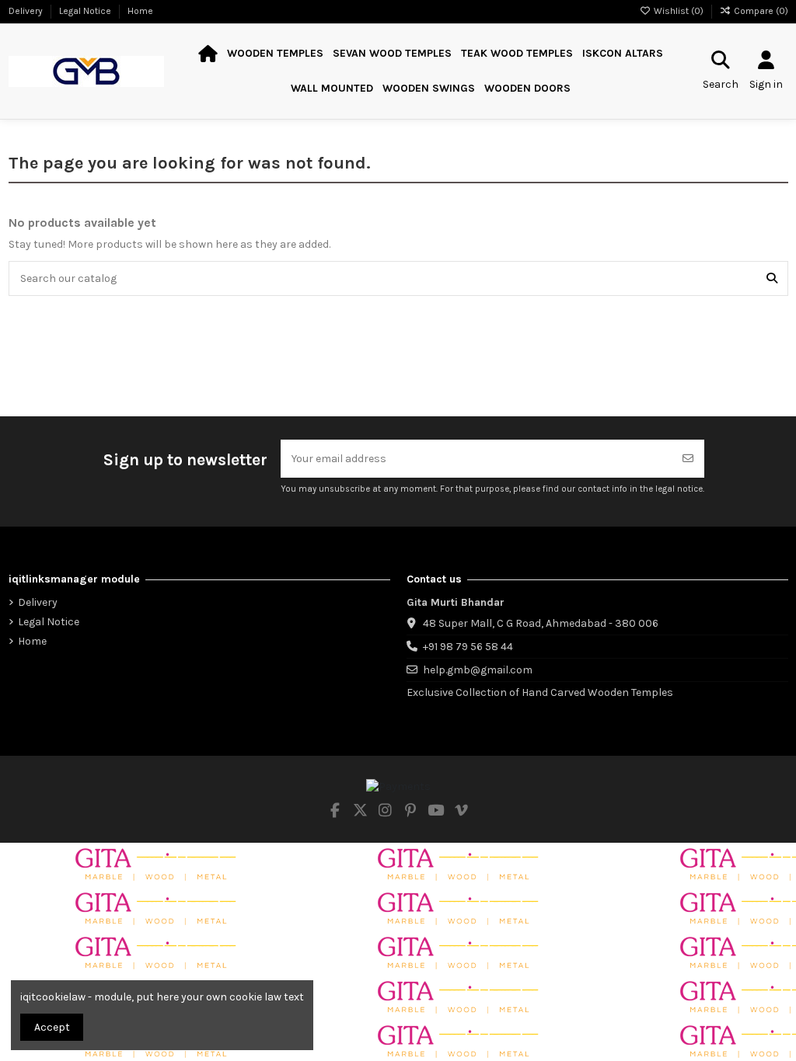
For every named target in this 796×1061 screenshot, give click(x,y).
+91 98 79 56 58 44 (468, 646)
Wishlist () (678, 10)
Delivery (27, 10)
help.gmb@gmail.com (477, 670)
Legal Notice (86, 10)
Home (140, 10)
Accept (52, 1027)
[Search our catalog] (772, 278)
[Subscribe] (688, 459)
